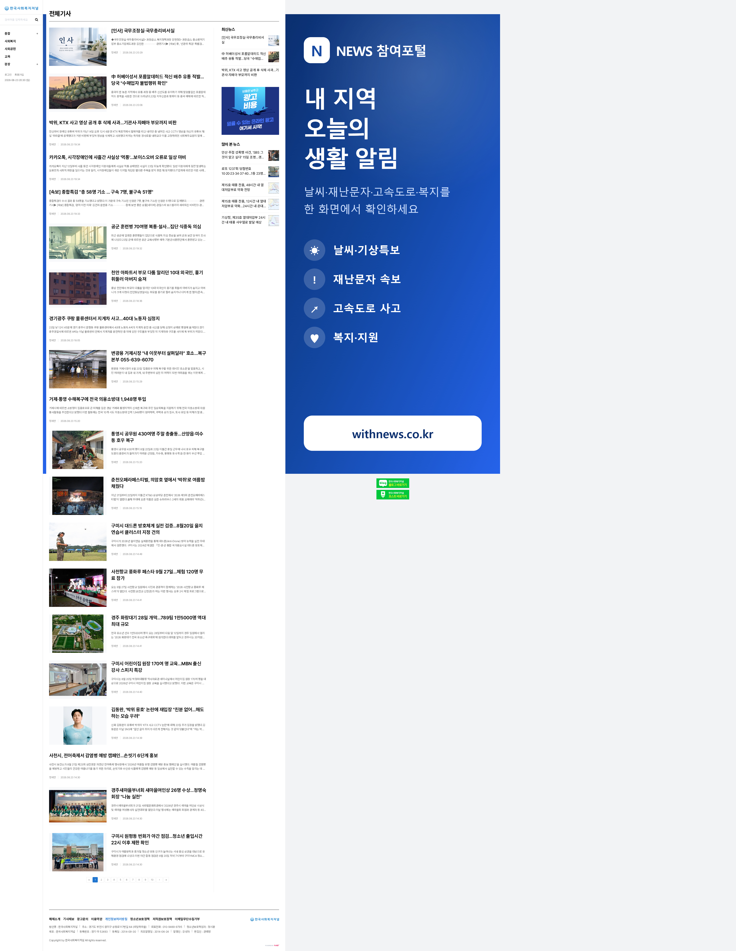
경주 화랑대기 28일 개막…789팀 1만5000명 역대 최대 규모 (158, 621)
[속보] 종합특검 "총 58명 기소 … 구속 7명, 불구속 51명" (101, 192)
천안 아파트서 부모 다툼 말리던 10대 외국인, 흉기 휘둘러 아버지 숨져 (157, 276)
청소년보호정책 (140, 919)
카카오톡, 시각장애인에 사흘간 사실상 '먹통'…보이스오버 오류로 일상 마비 (117, 157)
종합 (7, 33)
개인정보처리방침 (116, 919)
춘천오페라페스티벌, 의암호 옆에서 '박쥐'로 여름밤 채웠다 (158, 483)
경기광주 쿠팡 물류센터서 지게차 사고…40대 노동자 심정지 (104, 318)
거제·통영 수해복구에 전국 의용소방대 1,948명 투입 (97, 399)
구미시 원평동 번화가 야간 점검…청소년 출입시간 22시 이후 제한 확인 (156, 839)
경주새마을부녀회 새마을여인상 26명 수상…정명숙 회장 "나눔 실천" (158, 793)
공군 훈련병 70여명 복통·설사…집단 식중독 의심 (156, 226)
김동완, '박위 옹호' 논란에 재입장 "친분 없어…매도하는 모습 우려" (157, 713)
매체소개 (54, 919)
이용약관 (96, 919)
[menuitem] (21, 33)
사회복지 (10, 41)
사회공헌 (10, 49)
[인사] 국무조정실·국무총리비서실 (142, 31)
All (86, 940)
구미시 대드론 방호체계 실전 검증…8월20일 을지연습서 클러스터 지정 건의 (157, 529)
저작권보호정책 (162, 919)
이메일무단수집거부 (187, 919)
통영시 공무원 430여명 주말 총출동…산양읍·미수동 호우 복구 (157, 437)
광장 (7, 64)
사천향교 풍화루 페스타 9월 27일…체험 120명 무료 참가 (157, 575)
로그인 (8, 74)
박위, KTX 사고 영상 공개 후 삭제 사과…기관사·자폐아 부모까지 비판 (113, 122)
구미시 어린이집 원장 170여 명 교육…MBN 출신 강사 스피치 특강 (156, 667)
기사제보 (68, 919)
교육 (7, 56)
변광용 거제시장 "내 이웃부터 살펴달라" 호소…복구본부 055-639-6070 (158, 356)
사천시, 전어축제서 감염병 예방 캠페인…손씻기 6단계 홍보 (103, 755)
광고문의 (82, 919)
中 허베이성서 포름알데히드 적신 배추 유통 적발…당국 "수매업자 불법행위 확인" (157, 80)
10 (152, 879)
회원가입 (19, 74)
